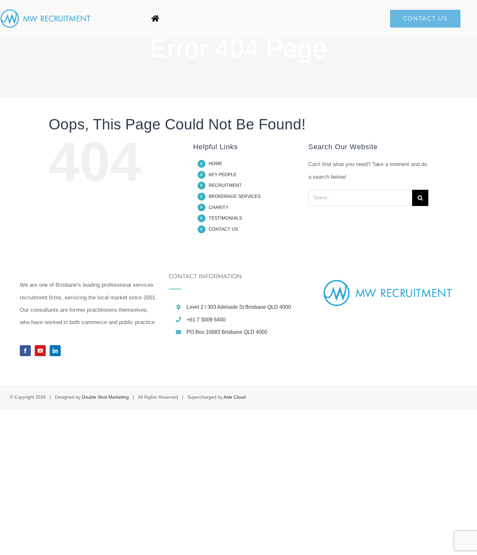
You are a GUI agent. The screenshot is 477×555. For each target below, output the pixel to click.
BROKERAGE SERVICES (235, 196)
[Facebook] (25, 350)
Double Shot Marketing (105, 397)
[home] (155, 18)
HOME (215, 163)
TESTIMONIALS (225, 218)
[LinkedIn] (55, 350)
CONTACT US (223, 229)
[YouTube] (40, 350)
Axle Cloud (235, 397)
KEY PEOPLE (223, 174)
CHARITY (218, 207)
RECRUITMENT (225, 185)
